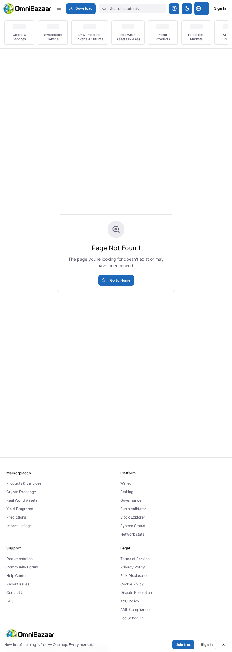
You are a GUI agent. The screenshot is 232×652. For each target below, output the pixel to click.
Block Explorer (132, 517)
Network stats (132, 534)
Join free (183, 644)
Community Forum (22, 567)
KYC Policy (129, 601)
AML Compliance (135, 609)
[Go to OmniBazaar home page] (27, 8)
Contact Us (15, 592)
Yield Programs (19, 508)
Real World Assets (21, 500)
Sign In (207, 644)
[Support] (174, 8)
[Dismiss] (223, 645)
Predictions (16, 517)
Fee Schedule (132, 618)
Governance (130, 500)
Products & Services (23, 483)
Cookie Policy (132, 584)
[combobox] (201, 8)
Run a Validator (133, 508)
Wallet (125, 483)
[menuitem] (19, 32)
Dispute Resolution (136, 592)
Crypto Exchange (21, 492)
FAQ (9, 601)
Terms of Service (135, 558)
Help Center (16, 575)
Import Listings (18, 525)
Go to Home (120, 280)
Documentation (19, 558)
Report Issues (17, 584)
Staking (126, 492)
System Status (132, 525)
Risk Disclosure (133, 575)
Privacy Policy (132, 567)
